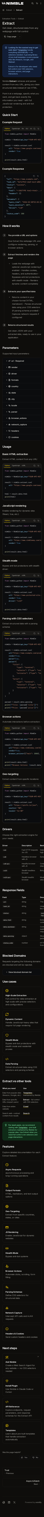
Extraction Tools (8, 19)
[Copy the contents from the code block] (34, 128)
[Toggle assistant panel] (37, 3)
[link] (22, 1170)
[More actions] (41, 3)
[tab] (7, 128)
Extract (21, 19)
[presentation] (17, 129)
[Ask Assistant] (38, 128)
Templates (22, 50)
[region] (22, 863)
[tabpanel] (22, 147)
